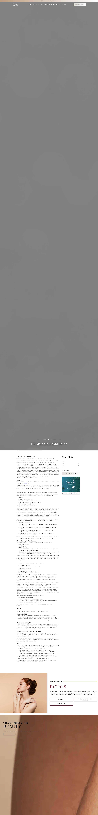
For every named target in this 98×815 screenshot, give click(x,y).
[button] (36, 4)
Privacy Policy (25, 483)
